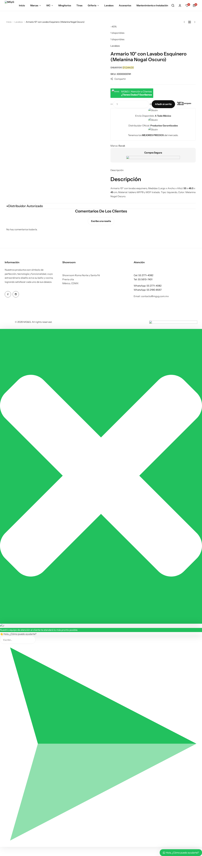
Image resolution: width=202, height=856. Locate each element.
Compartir (120, 78)
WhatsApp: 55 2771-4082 (147, 285)
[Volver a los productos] (189, 22)
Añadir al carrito (163, 104)
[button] (187, 5)
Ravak (122, 145)
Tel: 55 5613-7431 (143, 279)
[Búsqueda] (173, 5)
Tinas (79, 5)
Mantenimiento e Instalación (152, 5)
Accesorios (125, 5)
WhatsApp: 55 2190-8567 (148, 289)
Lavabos (108, 5)
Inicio (22, 5)
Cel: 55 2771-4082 (143, 275)
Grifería (92, 5)
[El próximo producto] (194, 22)
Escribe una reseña (101, 221)
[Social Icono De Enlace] (8, 294)
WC (48, 5)
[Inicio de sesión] (180, 5)
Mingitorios (64, 5)
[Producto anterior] (185, 22)
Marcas (34, 5)
